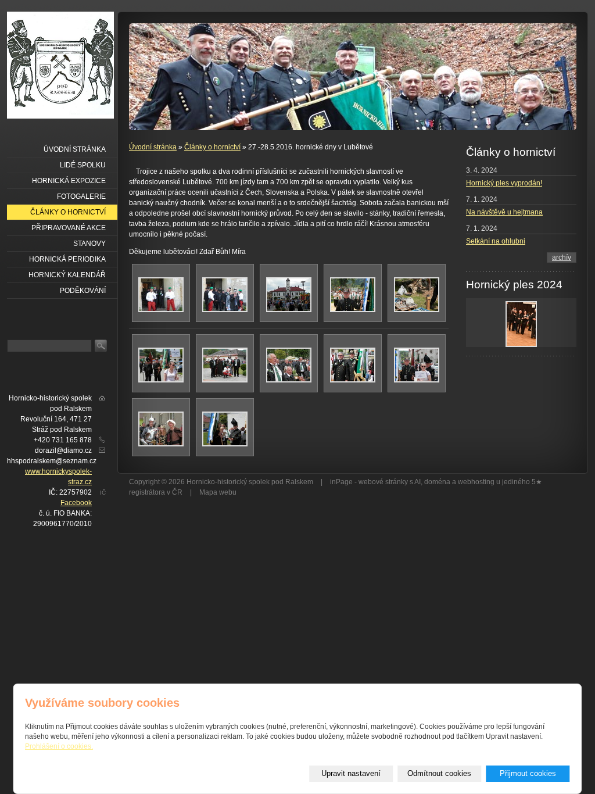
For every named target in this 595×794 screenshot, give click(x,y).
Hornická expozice (69, 181)
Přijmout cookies (528, 773)
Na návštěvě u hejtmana (504, 212)
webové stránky (383, 482)
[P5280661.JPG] (225, 310)
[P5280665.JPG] (288, 310)
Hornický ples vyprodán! (504, 183)
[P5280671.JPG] (225, 444)
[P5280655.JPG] (161, 310)
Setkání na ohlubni (495, 241)
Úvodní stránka (153, 147)
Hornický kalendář (67, 275)
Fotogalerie (81, 196)
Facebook (76, 503)
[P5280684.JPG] (352, 380)
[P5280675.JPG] (161, 444)
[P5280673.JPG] (416, 380)
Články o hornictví (212, 147)
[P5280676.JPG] (161, 380)
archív (561, 257)
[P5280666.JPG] (288, 380)
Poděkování (83, 291)
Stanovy (89, 243)
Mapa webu (217, 492)
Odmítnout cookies (439, 773)
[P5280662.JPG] (352, 310)
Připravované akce (68, 228)
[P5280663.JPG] (416, 310)
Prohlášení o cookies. (59, 746)
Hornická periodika (67, 259)
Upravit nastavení (351, 773)
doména (437, 482)
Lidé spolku (83, 165)
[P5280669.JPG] (225, 380)
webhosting (476, 482)
